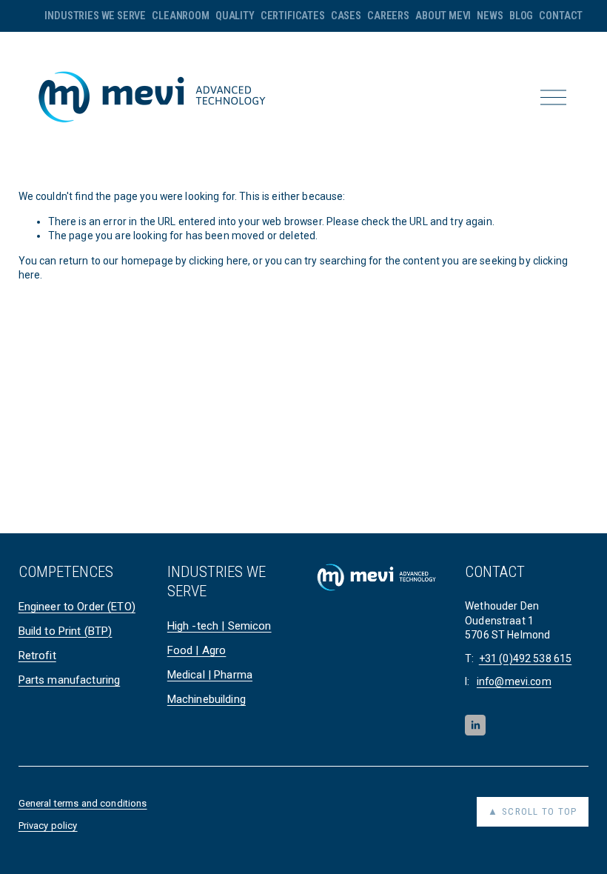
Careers (388, 15)
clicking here (218, 261)
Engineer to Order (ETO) (77, 606)
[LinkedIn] (475, 725)
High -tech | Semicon (219, 626)
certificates (293, 15)
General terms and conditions (83, 803)
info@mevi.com (514, 681)
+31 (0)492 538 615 (525, 658)
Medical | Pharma (209, 674)
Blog (521, 15)
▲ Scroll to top (532, 811)
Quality (235, 15)
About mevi (443, 15)
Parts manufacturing (70, 680)
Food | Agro (197, 650)
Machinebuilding (206, 699)
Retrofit (37, 655)
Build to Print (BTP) (66, 631)
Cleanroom (180, 15)
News (490, 15)
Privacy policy (48, 825)
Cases (346, 15)
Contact (561, 15)
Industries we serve (95, 15)
